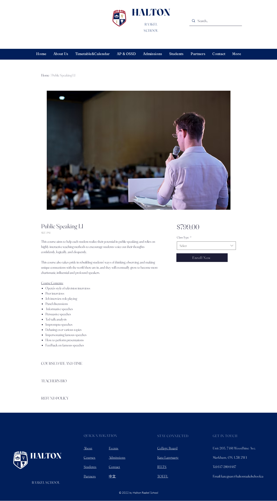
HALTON (151, 12)
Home (45, 75)
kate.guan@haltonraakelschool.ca (242, 476)
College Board (167, 448)
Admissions (117, 457)
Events (114, 448)
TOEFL (162, 476)
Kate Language (168, 457)
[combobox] (206, 245)
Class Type (184, 237)
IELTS (162, 467)
